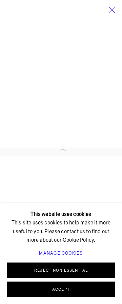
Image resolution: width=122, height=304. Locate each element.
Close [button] (110, 12)
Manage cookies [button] (61, 253)
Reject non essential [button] (61, 270)
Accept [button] (61, 289)
